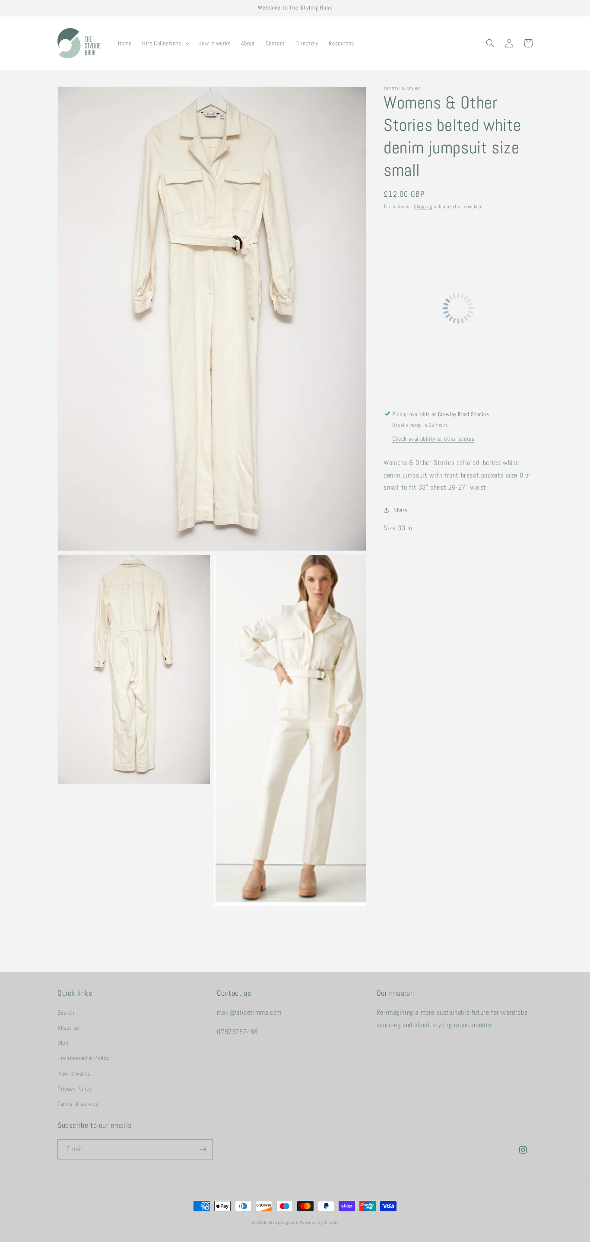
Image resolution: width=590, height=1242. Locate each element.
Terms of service (77, 1104)
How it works (73, 1073)
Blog (62, 1043)
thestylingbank (283, 1222)
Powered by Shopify (319, 1222)
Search (65, 1012)
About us (68, 1028)
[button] (165, 43)
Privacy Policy (74, 1088)
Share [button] (400, 510)
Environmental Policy (83, 1058)
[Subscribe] (203, 1149)
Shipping (423, 206)
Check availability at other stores (433, 438)
